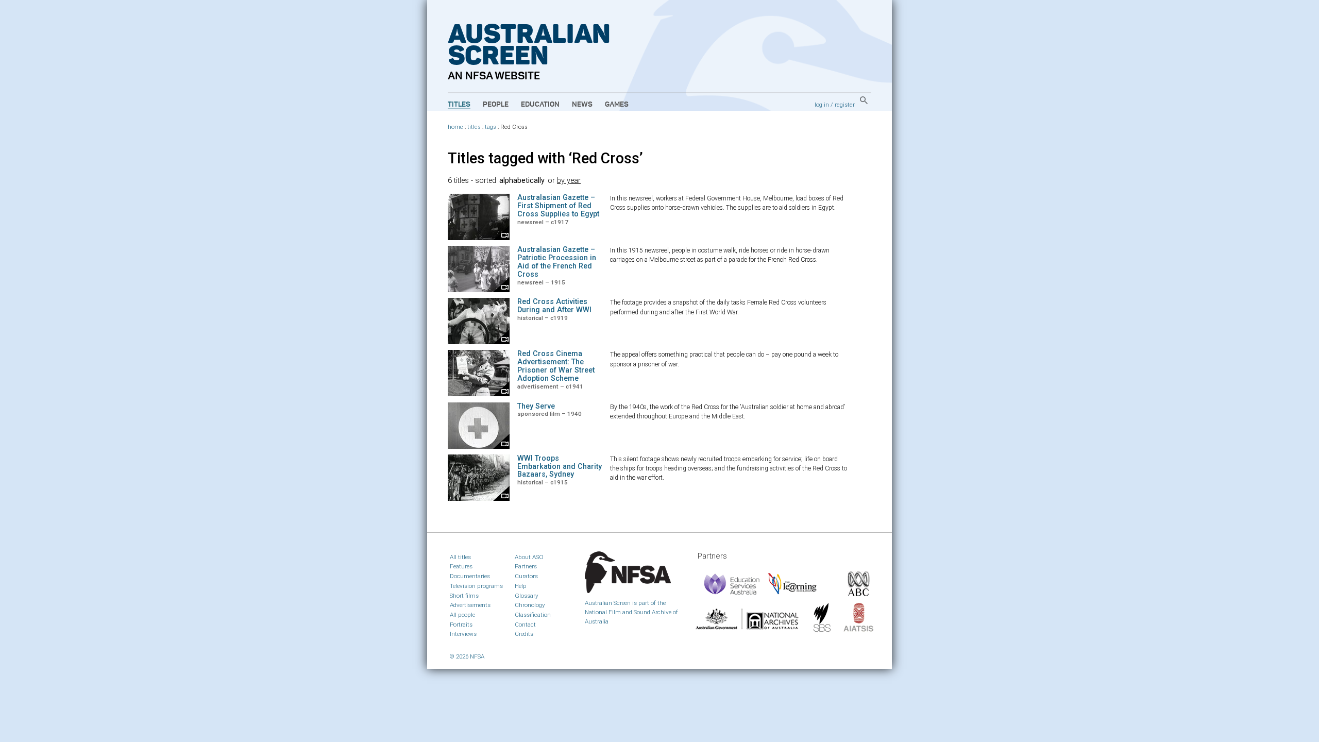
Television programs (476, 585)
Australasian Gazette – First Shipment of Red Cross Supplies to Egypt (558, 205)
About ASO (529, 557)
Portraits (461, 624)
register (845, 104)
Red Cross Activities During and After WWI (554, 305)
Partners (526, 566)
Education (540, 104)
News (582, 104)
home (455, 127)
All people (462, 614)
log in (822, 104)
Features (461, 566)
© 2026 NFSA (467, 656)
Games (617, 104)
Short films (464, 595)
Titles (459, 104)
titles (474, 127)
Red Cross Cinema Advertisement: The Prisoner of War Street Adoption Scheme (556, 366)
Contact (525, 624)
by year (569, 180)
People (496, 104)
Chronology (530, 605)
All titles (460, 557)
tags (490, 127)
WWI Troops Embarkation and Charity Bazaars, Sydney (559, 466)
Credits (524, 633)
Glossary (526, 595)
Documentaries (470, 576)
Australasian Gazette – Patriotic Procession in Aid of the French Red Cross (556, 262)
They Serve (536, 406)
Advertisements (470, 605)
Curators (526, 576)
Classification (533, 614)
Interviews (463, 633)
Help (521, 585)
